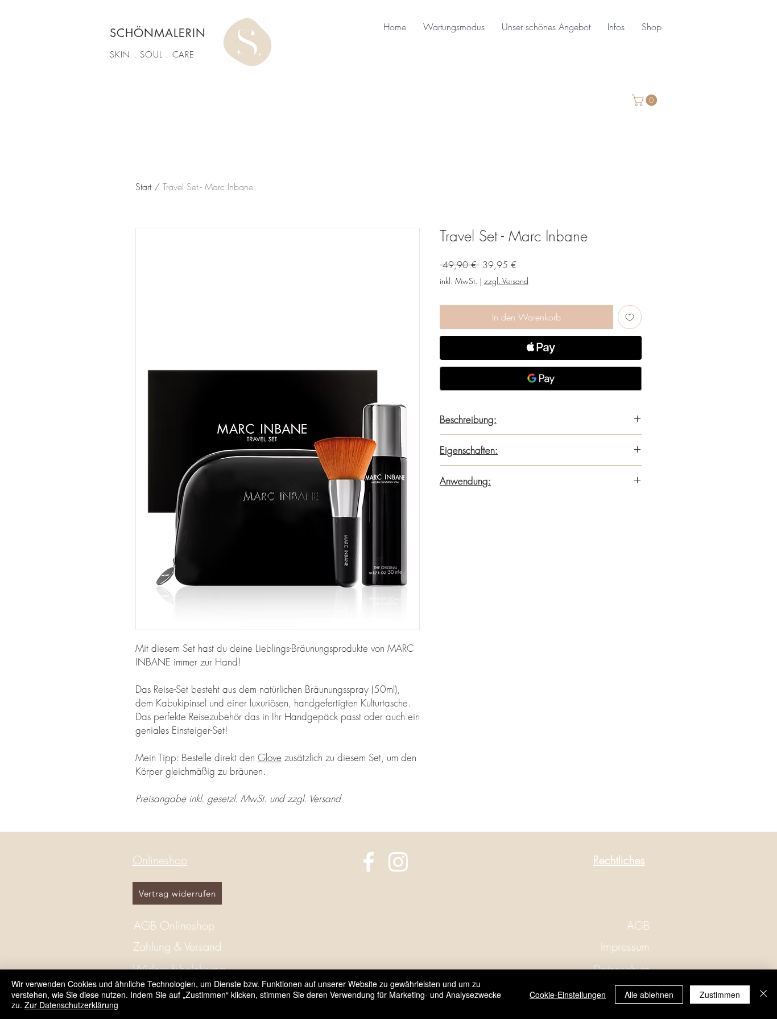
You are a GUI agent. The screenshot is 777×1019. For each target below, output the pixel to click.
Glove (270, 757)
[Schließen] (763, 994)
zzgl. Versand (506, 281)
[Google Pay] (541, 379)
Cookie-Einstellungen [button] (568, 994)
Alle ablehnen (649, 994)
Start (143, 186)
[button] (546, 27)
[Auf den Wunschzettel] (630, 317)
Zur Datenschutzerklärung (71, 1004)
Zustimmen (720, 994)
